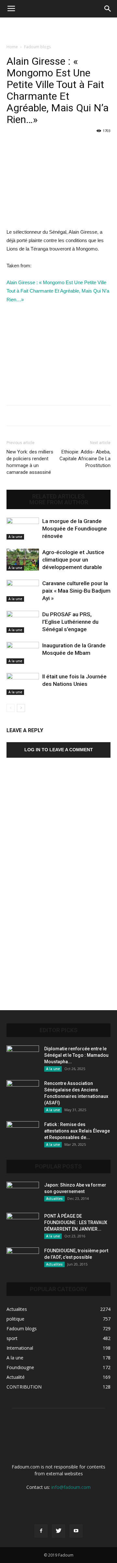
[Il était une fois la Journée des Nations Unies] (22, 684)
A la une (15, 536)
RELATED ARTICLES (58, 496)
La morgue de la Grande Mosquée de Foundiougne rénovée (74, 528)
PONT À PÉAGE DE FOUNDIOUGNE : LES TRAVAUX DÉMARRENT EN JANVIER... (75, 1222)
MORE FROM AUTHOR (58, 502)
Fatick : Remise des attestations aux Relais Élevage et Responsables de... (77, 1131)
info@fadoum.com (71, 1487)
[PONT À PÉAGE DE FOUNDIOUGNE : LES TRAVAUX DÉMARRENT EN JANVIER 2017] (22, 1224)
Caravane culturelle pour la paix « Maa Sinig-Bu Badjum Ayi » (76, 590)
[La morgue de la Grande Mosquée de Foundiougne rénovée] (22, 529)
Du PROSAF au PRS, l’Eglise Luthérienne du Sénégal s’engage (70, 621)
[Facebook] (40, 1530)
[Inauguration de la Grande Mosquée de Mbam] (22, 653)
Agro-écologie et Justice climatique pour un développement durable (73, 559)
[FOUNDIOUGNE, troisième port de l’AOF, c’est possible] (22, 1258)
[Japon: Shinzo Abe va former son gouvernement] (22, 1193)
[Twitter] (58, 1530)
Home (12, 47)
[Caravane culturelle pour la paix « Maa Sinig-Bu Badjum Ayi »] (22, 591)
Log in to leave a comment (58, 749)
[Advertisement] (58, 29)
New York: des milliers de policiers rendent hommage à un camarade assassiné (29, 462)
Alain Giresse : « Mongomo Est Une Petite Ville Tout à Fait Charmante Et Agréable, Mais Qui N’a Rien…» (57, 291)
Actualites (54, 1198)
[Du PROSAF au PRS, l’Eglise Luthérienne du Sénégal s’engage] (22, 622)
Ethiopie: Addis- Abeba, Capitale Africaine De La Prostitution (84, 458)
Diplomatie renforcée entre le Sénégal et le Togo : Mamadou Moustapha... (76, 1055)
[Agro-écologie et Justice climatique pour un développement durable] (22, 560)
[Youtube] (76, 1530)
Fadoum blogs (37, 47)
